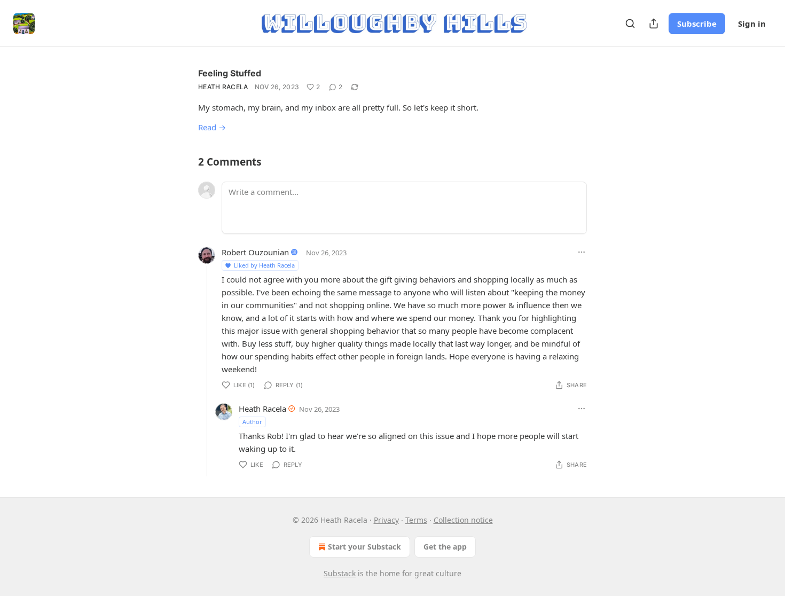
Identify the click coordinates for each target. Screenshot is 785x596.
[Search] (630, 23)
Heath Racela (223, 87)
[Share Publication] (653, 23)
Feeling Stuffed (229, 73)
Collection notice (463, 520)
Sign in (752, 23)
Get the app (445, 547)
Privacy (386, 520)
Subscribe (697, 23)
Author (252, 422)
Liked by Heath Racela (264, 265)
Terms (416, 520)
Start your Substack (364, 547)
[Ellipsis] (581, 252)
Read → (212, 127)
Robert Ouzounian (255, 252)
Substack (340, 573)
